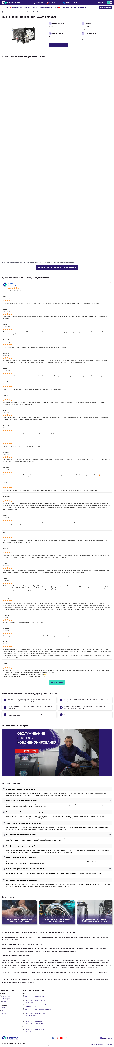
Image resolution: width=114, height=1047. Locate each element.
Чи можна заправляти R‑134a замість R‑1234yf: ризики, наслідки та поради (94, 912)
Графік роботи (40, 2)
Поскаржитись (107, 1038)
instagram (57, 1038)
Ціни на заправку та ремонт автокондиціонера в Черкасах (20, 262)
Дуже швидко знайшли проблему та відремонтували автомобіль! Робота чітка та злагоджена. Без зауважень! (35, 347)
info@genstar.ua (7, 1001)
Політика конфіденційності (98, 1044)
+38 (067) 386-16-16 (71, 2)
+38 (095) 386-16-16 (55, 2)
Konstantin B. (7, 628)
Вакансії (4, 1010)
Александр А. (7, 353)
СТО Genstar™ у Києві (14, 286)
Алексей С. (6, 426)
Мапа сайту (109, 1044)
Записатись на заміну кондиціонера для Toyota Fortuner (57, 268)
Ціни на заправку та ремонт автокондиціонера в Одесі (58, 262)
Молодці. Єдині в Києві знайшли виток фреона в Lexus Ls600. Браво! (23, 622)
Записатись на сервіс (105, 7)
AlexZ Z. (5, 395)
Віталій (5, 324)
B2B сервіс (5, 1008)
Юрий (4, 410)
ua (108, 2)
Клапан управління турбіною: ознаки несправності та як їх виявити (19, 912)
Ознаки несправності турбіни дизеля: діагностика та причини (57, 912)
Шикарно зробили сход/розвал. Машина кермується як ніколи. (21, 446)
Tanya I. (5, 296)
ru (111, 2)
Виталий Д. (6, 496)
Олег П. (5, 642)
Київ (101, 2)
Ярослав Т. (6, 340)
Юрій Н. (5, 368)
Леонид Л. (6, 615)
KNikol (5, 533)
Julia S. (5, 483)
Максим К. (6, 467)
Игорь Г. (5, 382)
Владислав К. (7, 596)
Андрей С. (6, 515)
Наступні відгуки (57, 682)
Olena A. (5, 548)
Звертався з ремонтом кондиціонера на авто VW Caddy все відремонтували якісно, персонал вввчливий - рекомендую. (38, 433)
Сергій (5, 578)
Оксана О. (6, 563)
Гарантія (4, 1013)
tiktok (66, 1038)
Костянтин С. (7, 452)
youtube (61, 1038)
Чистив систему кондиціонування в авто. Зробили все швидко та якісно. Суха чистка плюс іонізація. (32, 389)
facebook (53, 1038)
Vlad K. (5, 309)
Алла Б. (5, 663)
